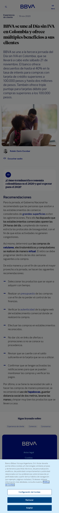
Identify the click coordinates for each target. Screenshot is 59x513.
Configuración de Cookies (29, 492)
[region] (29, 486)
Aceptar (29, 508)
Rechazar (29, 500)
